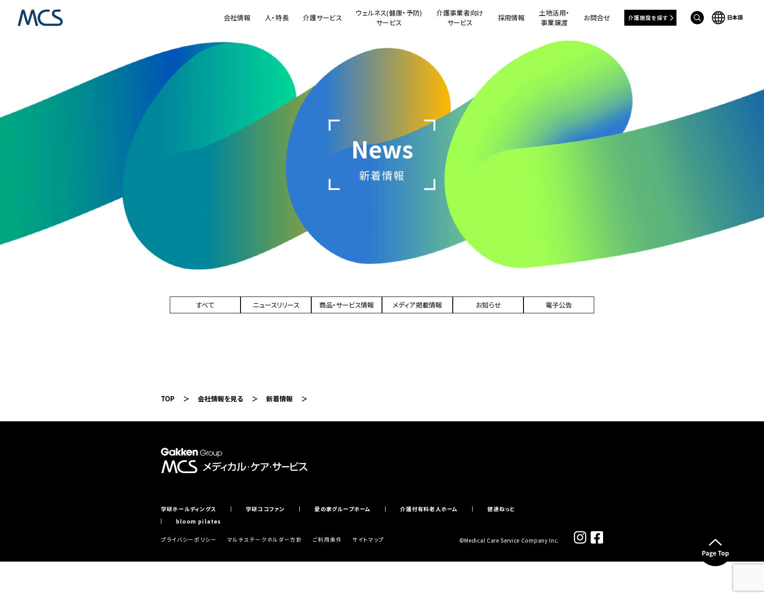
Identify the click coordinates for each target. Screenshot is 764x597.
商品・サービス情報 (346, 304)
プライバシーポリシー (189, 539)
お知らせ (488, 304)
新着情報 (279, 398)
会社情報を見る (220, 398)
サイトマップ (368, 539)
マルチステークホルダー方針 (264, 539)
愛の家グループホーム (342, 509)
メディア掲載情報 (417, 304)
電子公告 (559, 304)
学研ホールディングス (188, 509)
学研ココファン (265, 509)
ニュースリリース (276, 304)
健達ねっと (501, 509)
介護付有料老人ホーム (429, 509)
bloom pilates (199, 521)
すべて (205, 304)
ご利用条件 (327, 539)
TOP (168, 398)
